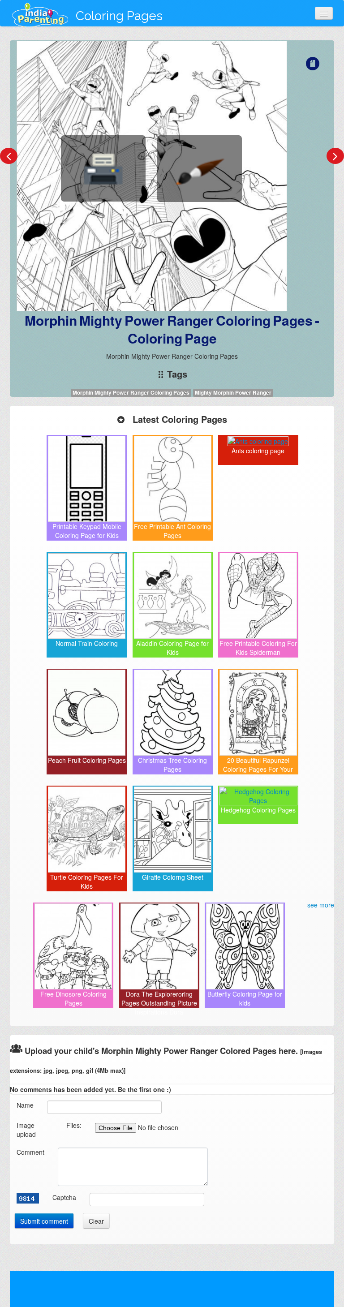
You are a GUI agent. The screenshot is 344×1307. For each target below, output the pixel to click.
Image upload (26, 1130)
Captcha (64, 1197)
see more (320, 904)
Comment (30, 1152)
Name (25, 1105)
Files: (74, 1125)
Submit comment (44, 1221)
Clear (96, 1221)
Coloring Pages (119, 16)
